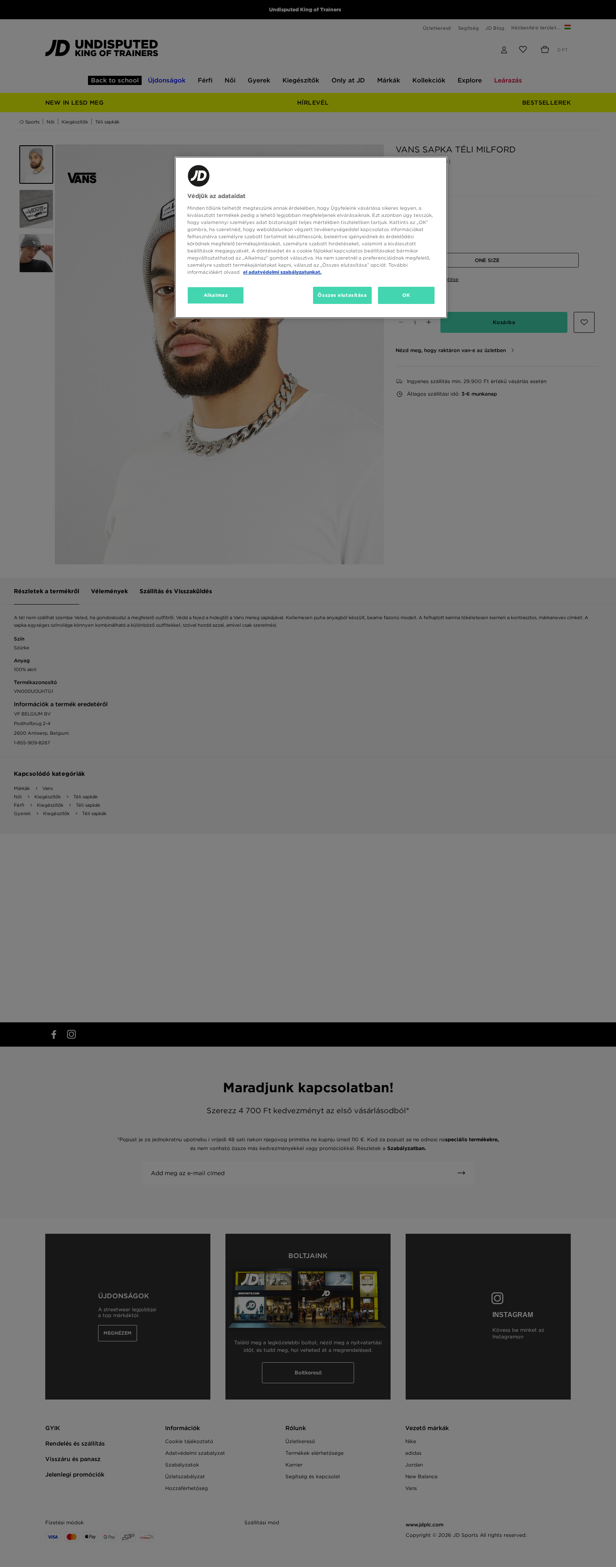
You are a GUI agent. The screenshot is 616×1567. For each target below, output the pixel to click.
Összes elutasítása (342, 295)
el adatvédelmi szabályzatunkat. (282, 272)
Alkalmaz (216, 295)
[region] (311, 237)
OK (406, 295)
